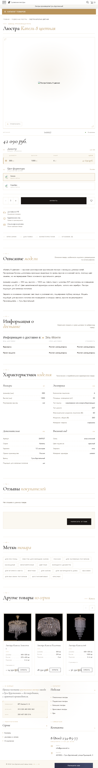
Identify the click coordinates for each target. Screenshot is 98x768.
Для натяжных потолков (77, 559)
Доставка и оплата (11, 737)
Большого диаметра (61, 565)
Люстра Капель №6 (77, 645)
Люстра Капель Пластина (49, 645)
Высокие (87, 571)
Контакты (7, 733)
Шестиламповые (40, 577)
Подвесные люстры (60, 701)
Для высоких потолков (16, 577)
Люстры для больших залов (35, 559)
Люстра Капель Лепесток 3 (17, 647)
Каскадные (10, 565)
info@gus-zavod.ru (62, 748)
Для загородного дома (66, 571)
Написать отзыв (79, 522)
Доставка (28, 237)
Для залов (46, 571)
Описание (12, 237)
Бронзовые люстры (60, 709)
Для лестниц (11, 559)
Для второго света (14, 571)
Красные (57, 577)
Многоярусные (27, 565)
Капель (92, 598)
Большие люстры (59, 705)
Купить (54, 201)
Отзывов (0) (67, 237)
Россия (57, 559)
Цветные (43, 565)
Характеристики (47, 237)
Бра (54, 713)
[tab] (10, 627)
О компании (9, 741)
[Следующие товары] (92, 608)
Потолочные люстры (60, 697)
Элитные (32, 571)
